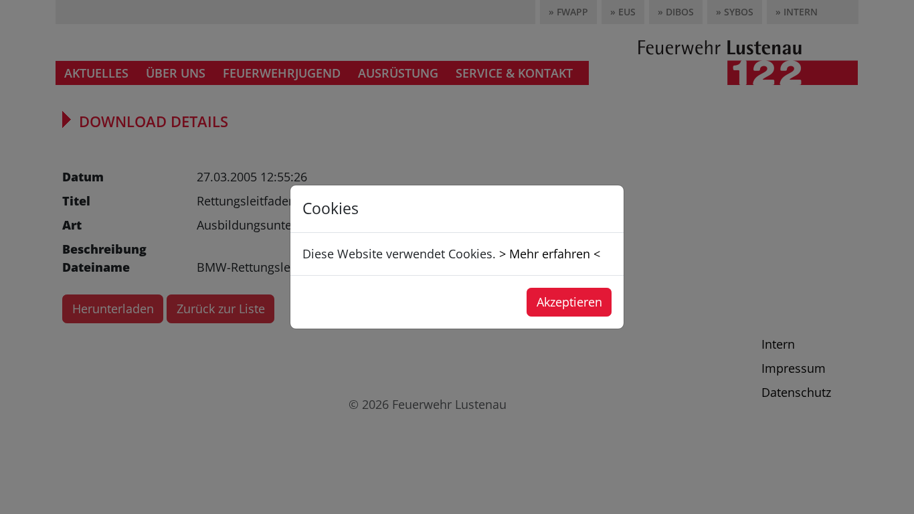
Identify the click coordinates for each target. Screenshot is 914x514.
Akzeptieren (569, 302)
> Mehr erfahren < (549, 254)
